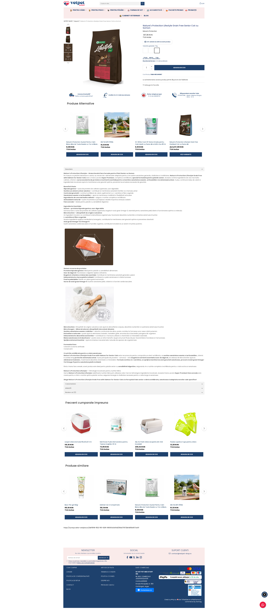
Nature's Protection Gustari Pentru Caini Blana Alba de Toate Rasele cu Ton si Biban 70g (81, 143)
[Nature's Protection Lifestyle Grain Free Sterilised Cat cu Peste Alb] (186, 125)
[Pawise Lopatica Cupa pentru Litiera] (186, 424)
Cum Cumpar (71, 567)
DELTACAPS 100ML (107, 142)
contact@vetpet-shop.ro (181, 553)
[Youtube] (130, 557)
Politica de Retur (73, 580)
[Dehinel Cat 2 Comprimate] (116, 487)
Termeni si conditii (108, 572)
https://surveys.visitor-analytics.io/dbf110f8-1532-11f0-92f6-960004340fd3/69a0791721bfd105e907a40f (101, 528)
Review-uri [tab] (70, 392)
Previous (68, 25)
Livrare (69, 572)
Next (68, 62)
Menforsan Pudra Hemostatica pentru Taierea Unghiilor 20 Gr (114, 443)
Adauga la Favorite (151, 85)
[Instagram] (140, 557)
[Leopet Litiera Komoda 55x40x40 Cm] (81, 424)
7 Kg (156, 50)
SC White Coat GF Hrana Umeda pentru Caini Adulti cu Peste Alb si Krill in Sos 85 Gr (150, 143)
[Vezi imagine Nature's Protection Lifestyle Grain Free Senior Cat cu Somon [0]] (68, 30)
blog (146, 15)
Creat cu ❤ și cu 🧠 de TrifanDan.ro (177, 600)
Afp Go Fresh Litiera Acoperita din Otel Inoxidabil (149, 443)
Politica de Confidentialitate (86, 563)
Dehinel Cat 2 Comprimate (110, 505)
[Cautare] (142, 3)
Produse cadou (107, 585)
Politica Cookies (107, 576)
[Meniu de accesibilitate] (264, 594)
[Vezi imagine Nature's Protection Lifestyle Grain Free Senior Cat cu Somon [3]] (68, 57)
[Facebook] (127, 557)
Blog (68, 589)
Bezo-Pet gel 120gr (71, 505)
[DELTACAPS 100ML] (117, 125)
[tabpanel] (106, 56)
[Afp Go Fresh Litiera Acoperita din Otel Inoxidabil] (151, 424)
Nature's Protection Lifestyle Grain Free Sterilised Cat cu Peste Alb (184, 143)
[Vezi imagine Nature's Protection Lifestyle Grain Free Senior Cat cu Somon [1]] (68, 39)
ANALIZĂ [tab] (68, 388)
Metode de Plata (107, 567)
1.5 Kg (145, 50)
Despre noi (105, 580)
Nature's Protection (150, 31)
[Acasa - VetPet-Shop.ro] (74, 3)
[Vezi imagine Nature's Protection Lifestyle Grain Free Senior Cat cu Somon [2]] (68, 48)
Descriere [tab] (69, 169)
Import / (77, 21)
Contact (70, 585)
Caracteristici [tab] (70, 384)
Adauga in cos (179, 68)
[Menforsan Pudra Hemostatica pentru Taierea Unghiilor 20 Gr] (116, 424)
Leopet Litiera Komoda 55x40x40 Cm (78, 442)
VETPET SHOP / (69, 21)
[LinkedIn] (137, 557)
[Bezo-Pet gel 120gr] (81, 487)
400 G (151, 50)
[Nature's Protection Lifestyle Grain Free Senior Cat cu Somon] (106, 56)
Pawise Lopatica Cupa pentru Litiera (183, 442)
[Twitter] (134, 557)
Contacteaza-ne (146, 590)
